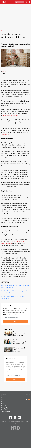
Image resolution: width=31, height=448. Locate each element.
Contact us (27, 396)
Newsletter (3, 402)
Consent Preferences (6, 406)
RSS (27, 400)
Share (2, 75)
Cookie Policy (4, 409)
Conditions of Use (5, 404)
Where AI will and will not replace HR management (19, 350)
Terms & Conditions (5, 411)
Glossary (3, 398)
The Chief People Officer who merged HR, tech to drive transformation (19, 341)
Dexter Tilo (4, 71)
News (5, 30)
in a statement (5, 134)
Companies (3, 394)
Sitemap (28, 398)
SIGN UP (15, 321)
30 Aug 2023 (3, 73)
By (3, 71)
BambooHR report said (10, 115)
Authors (3, 400)
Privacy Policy (4, 408)
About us (28, 394)
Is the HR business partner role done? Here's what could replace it (19, 333)
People (2, 396)
